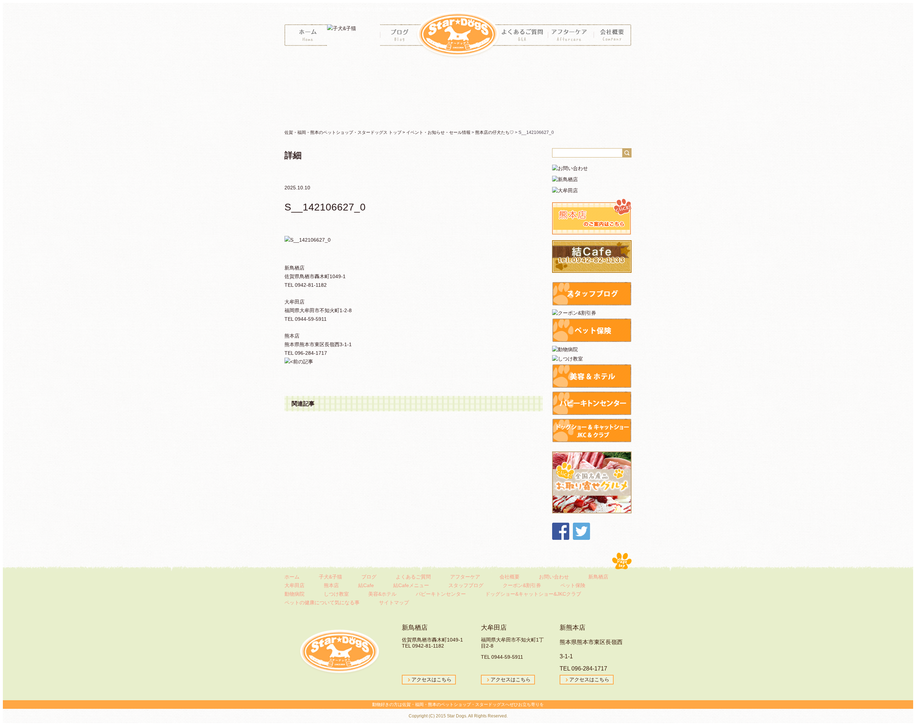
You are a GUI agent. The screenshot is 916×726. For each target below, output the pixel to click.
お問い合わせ (554, 577)
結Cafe (366, 585)
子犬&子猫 (330, 577)
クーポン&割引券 (522, 585)
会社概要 (510, 577)
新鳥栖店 (598, 577)
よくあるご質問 (413, 577)
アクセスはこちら (431, 679)
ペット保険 (572, 585)
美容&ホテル (382, 594)
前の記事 (303, 361)
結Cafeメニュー (411, 585)
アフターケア (465, 577)
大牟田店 (294, 585)
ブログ (368, 577)
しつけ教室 (336, 594)
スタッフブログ (465, 585)
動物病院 (294, 594)
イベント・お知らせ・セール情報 (438, 132)
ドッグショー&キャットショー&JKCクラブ (533, 594)
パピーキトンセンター (441, 594)
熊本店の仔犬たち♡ (494, 132)
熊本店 (331, 585)
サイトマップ (394, 602)
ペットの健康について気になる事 (322, 602)
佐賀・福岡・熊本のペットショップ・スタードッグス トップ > (345, 132)
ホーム (291, 577)
